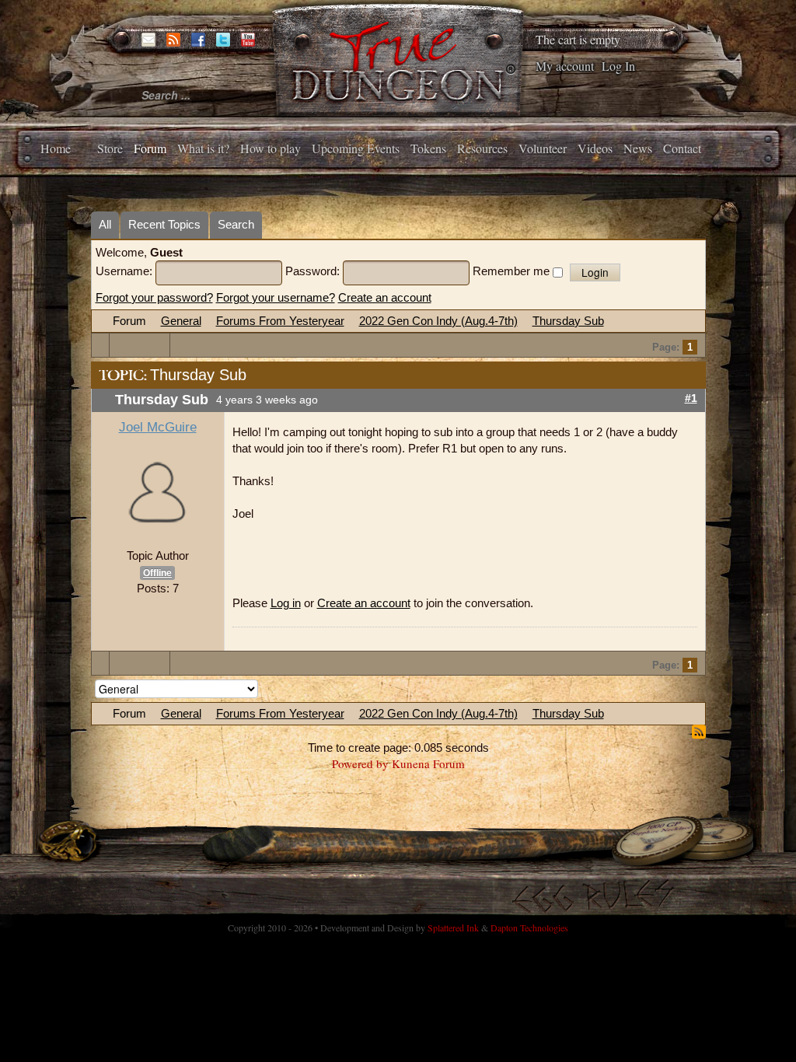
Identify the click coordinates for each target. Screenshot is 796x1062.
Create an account (384, 297)
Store (110, 148)
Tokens (428, 148)
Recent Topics (164, 224)
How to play (270, 148)
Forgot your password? (154, 297)
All (105, 224)
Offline (157, 573)
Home (55, 148)
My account (565, 66)
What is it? (203, 148)
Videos (595, 148)
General (181, 320)
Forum (150, 148)
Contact (682, 148)
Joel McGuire (158, 427)
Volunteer (542, 148)
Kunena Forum (428, 763)
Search (236, 224)
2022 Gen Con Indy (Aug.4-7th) (438, 320)
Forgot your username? (275, 297)
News (637, 148)
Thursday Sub (568, 320)
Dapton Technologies (529, 927)
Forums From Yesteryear (280, 320)
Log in (286, 603)
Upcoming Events (356, 148)
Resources (482, 148)
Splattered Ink (453, 927)
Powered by (360, 763)
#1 (691, 398)
